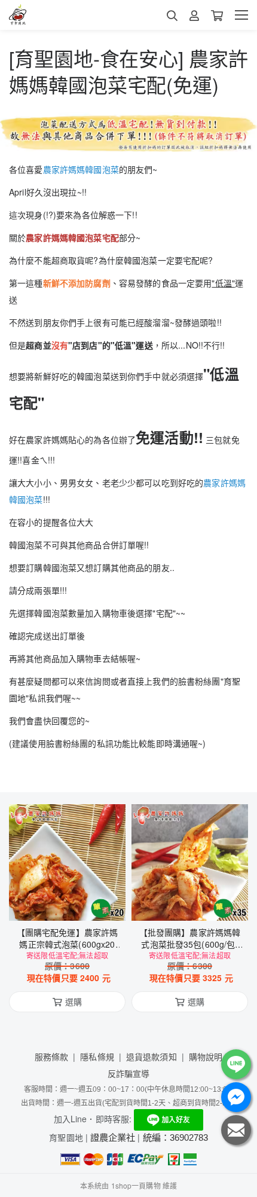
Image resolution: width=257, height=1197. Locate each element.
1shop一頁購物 (136, 1185)
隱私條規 (97, 1056)
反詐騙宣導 (129, 1073)
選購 (73, 904)
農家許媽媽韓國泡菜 (81, 169)
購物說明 (206, 1056)
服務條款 (52, 1056)
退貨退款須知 (151, 1056)
